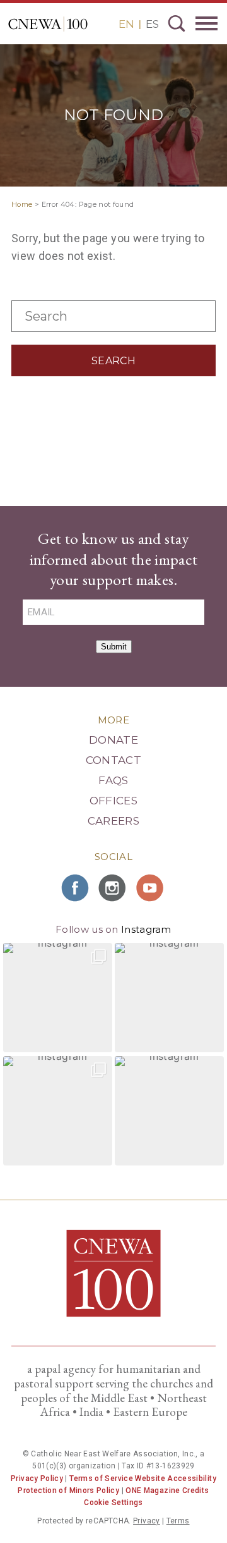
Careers (113, 821)
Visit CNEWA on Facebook (75, 888)
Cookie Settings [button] (113, 1502)
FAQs (113, 780)
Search (176, 23)
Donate (113, 740)
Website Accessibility (175, 1478)
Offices (113, 800)
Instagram (146, 929)
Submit (114, 646)
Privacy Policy (37, 1478)
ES (152, 24)
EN (126, 24)
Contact (113, 760)
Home (21, 204)
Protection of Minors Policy (68, 1490)
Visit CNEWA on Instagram (113, 888)
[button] (58, 998)
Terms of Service (101, 1478)
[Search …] (113, 328)
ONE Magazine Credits (167, 1490)
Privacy (146, 1520)
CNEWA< (48, 24)
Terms (178, 1520)
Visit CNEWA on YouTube (151, 888)
